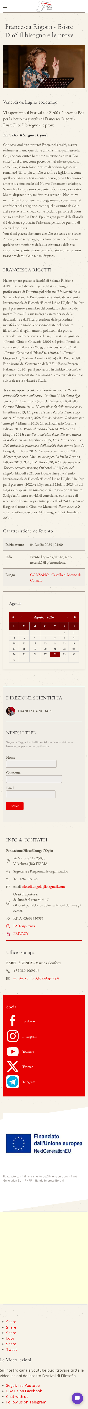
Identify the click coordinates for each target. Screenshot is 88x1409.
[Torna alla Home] (44, 6)
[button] (5, 6)
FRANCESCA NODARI (35, 711)
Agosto (40, 617)
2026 (50, 617)
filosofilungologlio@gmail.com (43, 886)
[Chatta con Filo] (77, 1398)
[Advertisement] (44, 1258)
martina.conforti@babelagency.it (36, 978)
